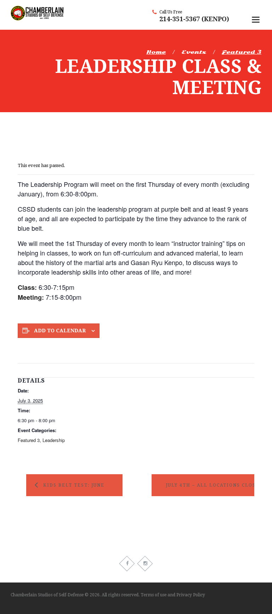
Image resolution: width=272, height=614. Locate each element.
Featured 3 (241, 52)
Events (193, 52)
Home (156, 52)
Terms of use (153, 594)
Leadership (53, 440)
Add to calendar (60, 330)
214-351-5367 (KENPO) (194, 19)
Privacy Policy (190, 594)
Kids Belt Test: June (73, 485)
